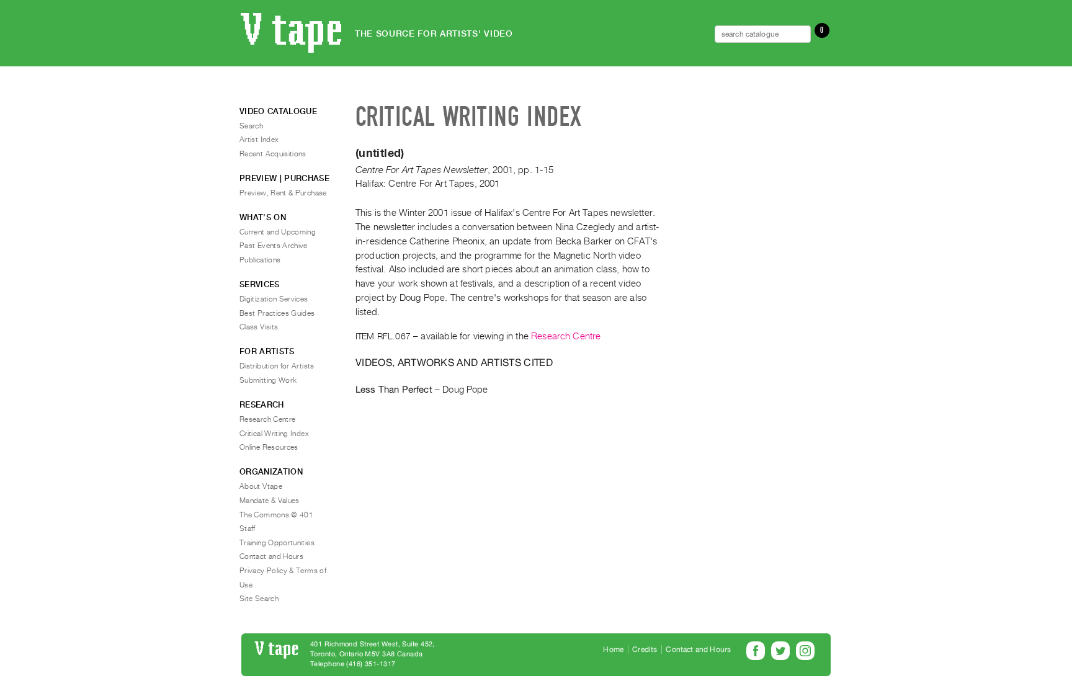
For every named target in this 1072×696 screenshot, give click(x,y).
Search (251, 126)
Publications (259, 260)
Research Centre (566, 336)
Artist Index (259, 139)
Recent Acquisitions (272, 153)
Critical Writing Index (274, 433)
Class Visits (258, 327)
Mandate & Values (269, 500)
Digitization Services (273, 299)
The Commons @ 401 (276, 515)
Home (613, 649)
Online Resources (268, 447)
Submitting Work (268, 380)
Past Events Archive (273, 245)
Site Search (259, 598)
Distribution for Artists (277, 366)
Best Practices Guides (277, 313)
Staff (247, 528)
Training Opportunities (277, 542)
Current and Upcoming (277, 232)
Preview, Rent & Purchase (283, 193)
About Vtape (260, 486)
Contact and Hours (271, 556)
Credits (644, 649)
